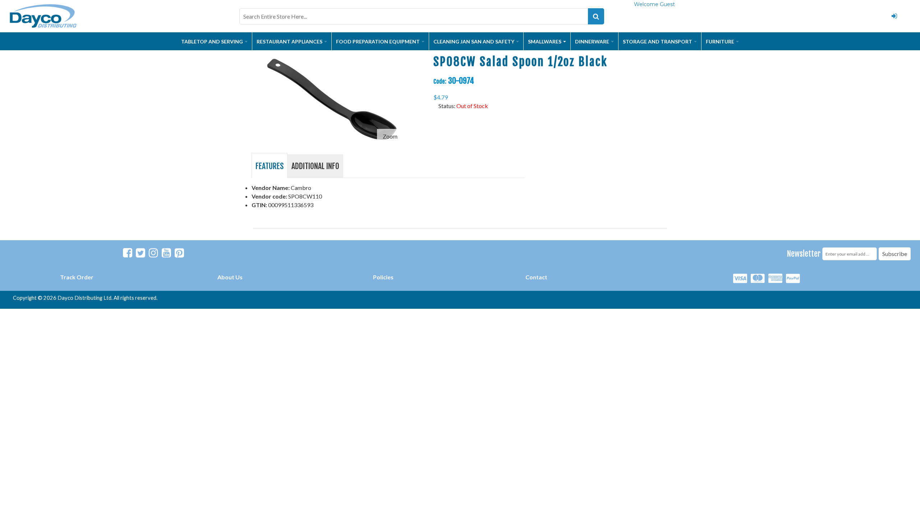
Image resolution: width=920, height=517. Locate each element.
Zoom (390, 136)
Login (894, 16)
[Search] (596, 16)
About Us (230, 277)
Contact (536, 277)
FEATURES (270, 166)
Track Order (76, 277)
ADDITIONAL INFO (315, 166)
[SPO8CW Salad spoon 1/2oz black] (334, 58)
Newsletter (803, 253)
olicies (385, 277)
